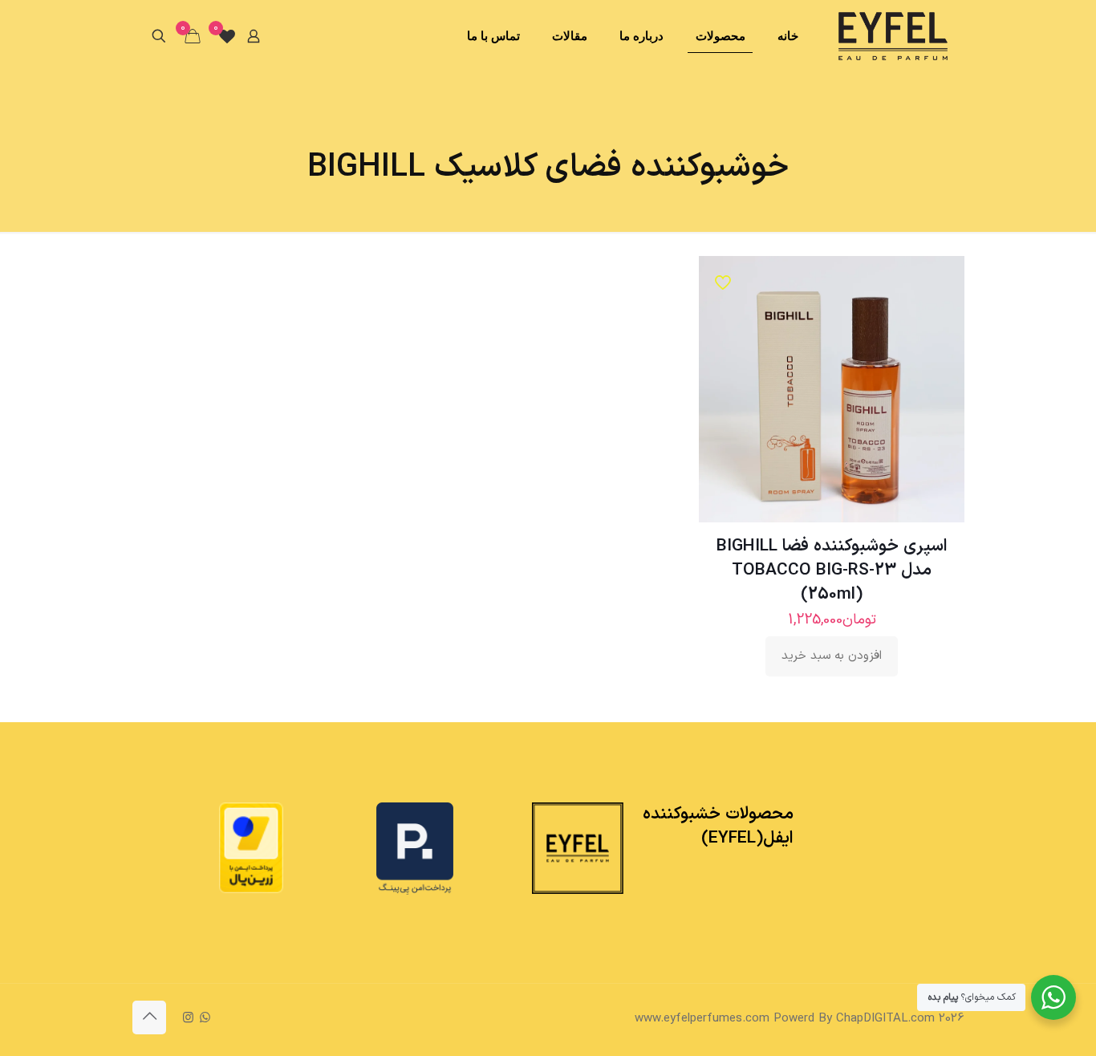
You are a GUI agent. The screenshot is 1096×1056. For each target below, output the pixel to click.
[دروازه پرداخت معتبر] (251, 890)
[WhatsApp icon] (205, 1018)
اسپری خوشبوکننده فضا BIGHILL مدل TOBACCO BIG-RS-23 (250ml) (832, 570)
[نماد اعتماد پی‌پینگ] (414, 892)
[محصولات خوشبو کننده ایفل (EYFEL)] (893, 36)
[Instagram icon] (188, 1018)
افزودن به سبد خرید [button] (831, 656)
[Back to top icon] (149, 1017)
